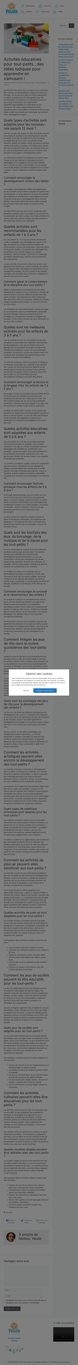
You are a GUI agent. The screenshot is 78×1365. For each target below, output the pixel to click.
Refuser (26, 690)
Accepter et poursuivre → (45, 690)
